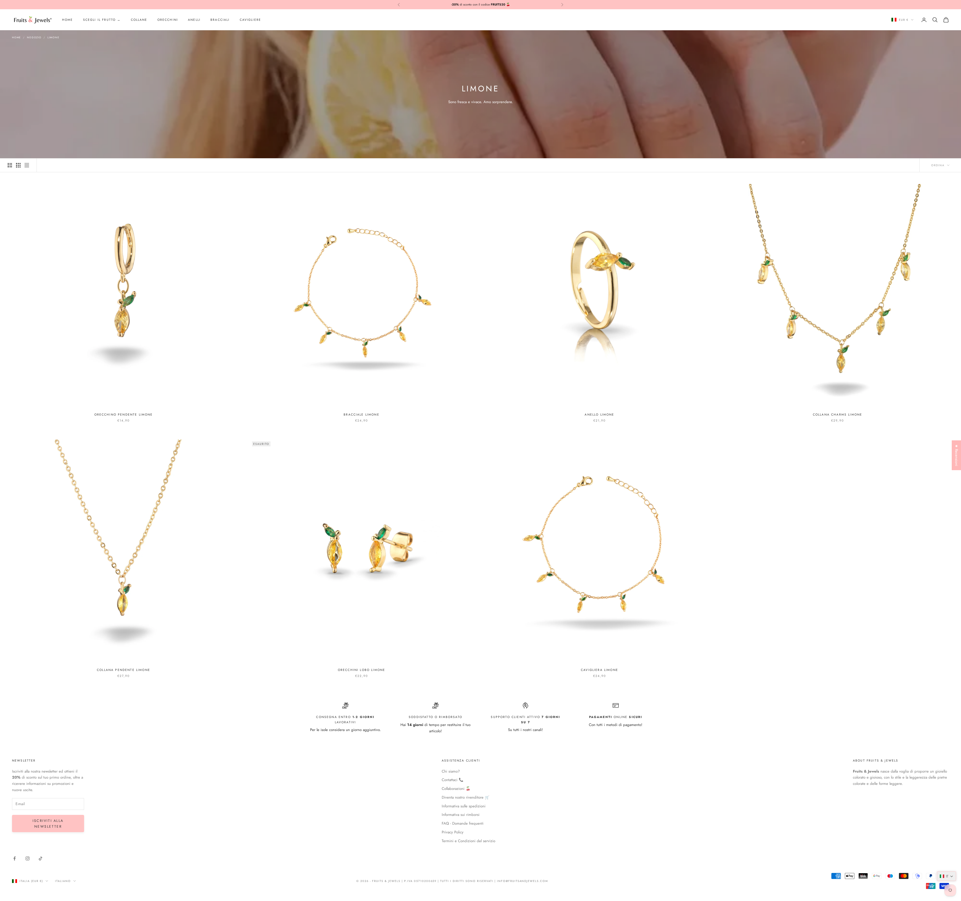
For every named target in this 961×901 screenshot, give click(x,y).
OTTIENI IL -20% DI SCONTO (480, 475)
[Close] (550, 412)
